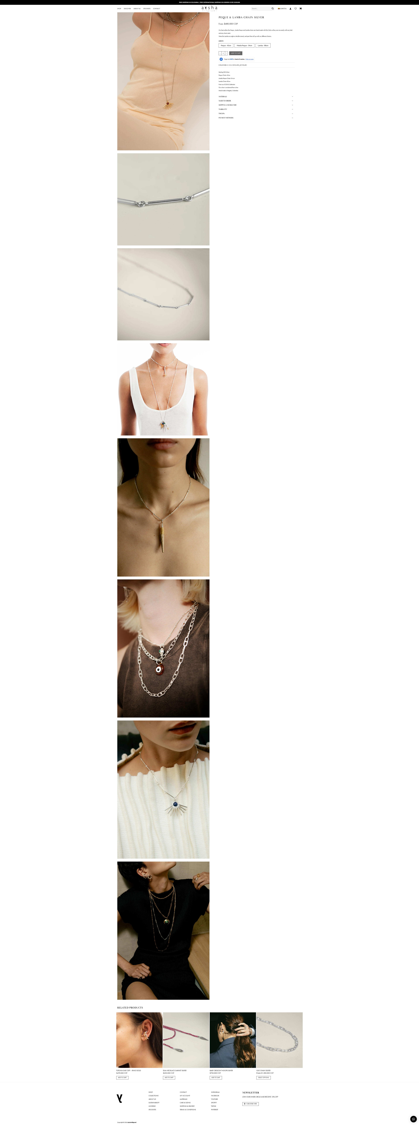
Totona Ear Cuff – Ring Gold (128, 1071)
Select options (263, 1077)
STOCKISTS (146, 8)
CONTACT (156, 8)
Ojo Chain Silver (263, 1071)
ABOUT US (137, 8)
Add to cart (236, 53)
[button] (290, 8)
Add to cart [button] (122, 1077)
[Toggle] (292, 97)
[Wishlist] (296, 8)
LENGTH (221, 41)
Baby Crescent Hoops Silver (221, 1071)
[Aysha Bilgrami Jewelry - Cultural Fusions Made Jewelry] (209, 8)
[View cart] (301, 8)
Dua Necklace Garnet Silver (174, 1071)
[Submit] (273, 9)
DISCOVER (127, 8)
